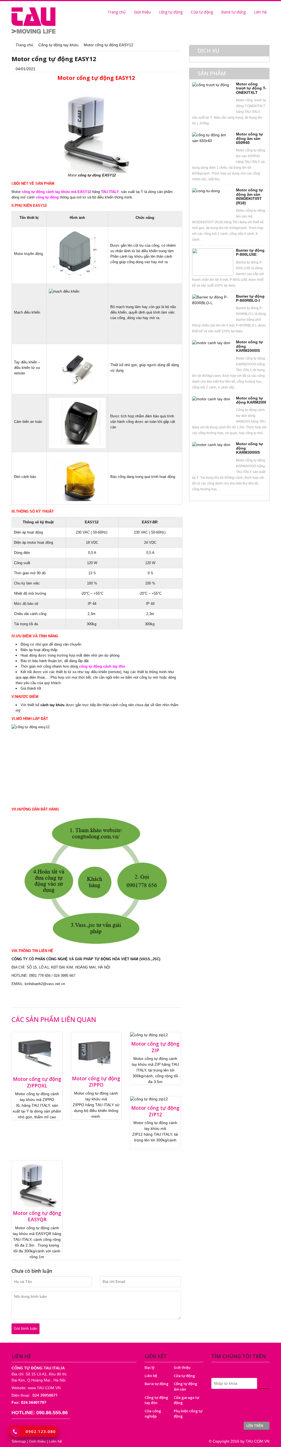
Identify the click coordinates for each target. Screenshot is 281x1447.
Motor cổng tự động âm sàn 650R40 (249, 138)
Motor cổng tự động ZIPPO (96, 1081)
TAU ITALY (110, 192)
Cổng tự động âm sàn (185, 1386)
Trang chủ (116, 12)
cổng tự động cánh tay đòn (102, 666)
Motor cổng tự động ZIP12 (155, 1111)
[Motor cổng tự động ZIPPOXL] (37, 1052)
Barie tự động (233, 12)
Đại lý (149, 1367)
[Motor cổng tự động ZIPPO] (96, 1052)
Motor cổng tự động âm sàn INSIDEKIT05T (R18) (249, 196)
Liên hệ (260, 12)
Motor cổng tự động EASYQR (37, 1216)
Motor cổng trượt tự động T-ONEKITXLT (251, 88)
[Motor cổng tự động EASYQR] (37, 1183)
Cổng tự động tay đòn (156, 1400)
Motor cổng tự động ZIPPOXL (37, 1082)
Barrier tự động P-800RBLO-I (250, 298)
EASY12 (109, 175)
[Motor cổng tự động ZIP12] (149, 1099)
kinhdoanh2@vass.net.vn (45, 984)
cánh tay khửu (52, 705)
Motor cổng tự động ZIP (155, 1046)
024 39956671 (45, 1395)
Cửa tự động (202, 12)
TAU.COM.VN (257, 1441)
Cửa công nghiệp (153, 1413)
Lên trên (255, 1425)
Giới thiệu (142, 12)
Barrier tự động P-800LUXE (250, 252)
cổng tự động (170, 12)
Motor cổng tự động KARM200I (251, 400)
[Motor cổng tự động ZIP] (149, 1034)
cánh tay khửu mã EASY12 (68, 192)
